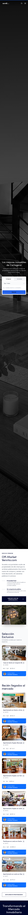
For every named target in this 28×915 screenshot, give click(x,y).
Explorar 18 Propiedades (14, 894)
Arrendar (19, 279)
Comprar (8, 279)
